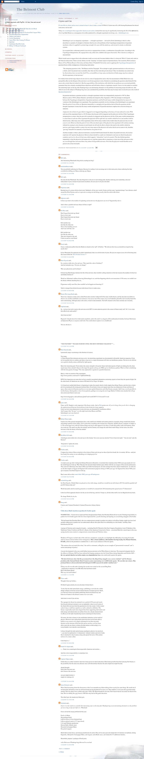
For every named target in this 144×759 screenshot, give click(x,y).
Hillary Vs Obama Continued (17, 46)
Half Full (11, 42)
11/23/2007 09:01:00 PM (67, 499)
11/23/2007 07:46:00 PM (67, 431)
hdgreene (63, 198)
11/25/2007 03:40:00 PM (67, 681)
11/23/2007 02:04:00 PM (67, 240)
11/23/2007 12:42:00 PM (87, 147)
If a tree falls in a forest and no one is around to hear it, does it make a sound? (80, 25)
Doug (62, 502)
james (62, 403)
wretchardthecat (65, 166)
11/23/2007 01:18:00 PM (67, 173)
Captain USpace (65, 659)
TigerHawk (12, 62)
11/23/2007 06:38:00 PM (67, 399)
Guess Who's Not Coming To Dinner (19, 40)
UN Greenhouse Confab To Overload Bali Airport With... (25, 32)
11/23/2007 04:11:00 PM (67, 346)
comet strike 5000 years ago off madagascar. (86, 474)
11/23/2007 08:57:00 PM (67, 477)
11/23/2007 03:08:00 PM (67, 290)
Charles (63, 449)
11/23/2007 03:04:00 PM (67, 257)
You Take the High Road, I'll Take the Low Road (23, 29)
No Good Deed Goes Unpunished (18, 34)
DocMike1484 (65, 435)
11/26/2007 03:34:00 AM (67, 699)
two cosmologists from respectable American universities (79, 31)
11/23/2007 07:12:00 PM (67, 415)
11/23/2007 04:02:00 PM (67, 303)
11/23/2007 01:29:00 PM (67, 194)
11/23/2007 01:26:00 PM (67, 184)
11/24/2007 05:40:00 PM (67, 643)
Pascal (62, 244)
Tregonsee (64, 187)
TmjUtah (63, 306)
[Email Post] (96, 148)
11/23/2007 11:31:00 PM (67, 574)
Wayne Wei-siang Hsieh (67, 294)
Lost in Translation (14, 38)
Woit (100, 405)
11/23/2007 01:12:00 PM (67, 163)
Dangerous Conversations (16, 30)
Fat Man (63, 211)
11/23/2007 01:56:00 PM (67, 207)
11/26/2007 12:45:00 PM (67, 744)
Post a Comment (64, 748)
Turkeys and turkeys (15, 36)
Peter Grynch (64, 260)
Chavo (63, 578)
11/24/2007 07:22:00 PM (67, 655)
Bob (62, 158)
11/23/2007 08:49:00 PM (67, 446)
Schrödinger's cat (123, 33)
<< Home (61, 752)
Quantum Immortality (65, 92)
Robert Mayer (65, 419)
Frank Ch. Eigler (65, 646)
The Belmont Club (30, 9)
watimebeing (64, 480)
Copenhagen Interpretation (126, 63)
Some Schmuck (65, 685)
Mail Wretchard (11, 19)
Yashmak (63, 703)
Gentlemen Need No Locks (17, 44)
